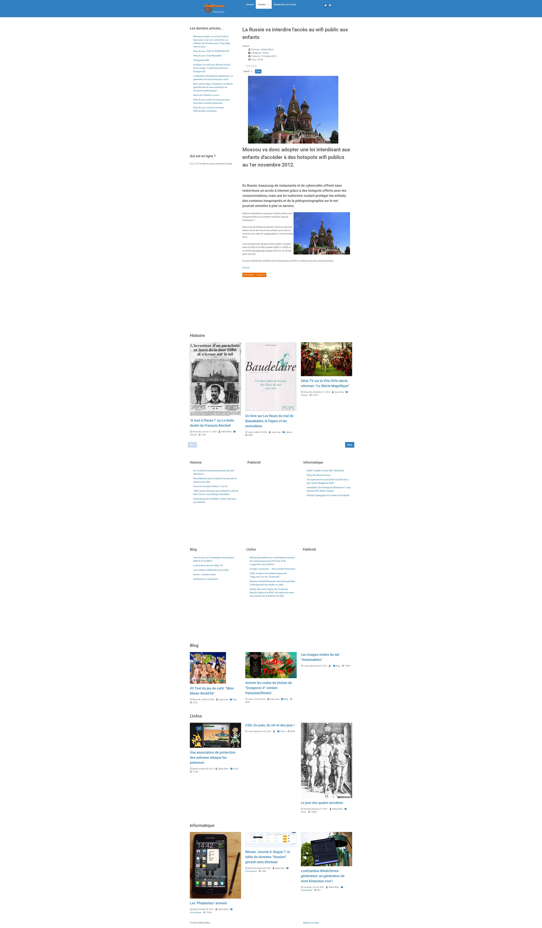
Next (349, 444)
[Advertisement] (212, 134)
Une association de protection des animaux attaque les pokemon (212, 757)
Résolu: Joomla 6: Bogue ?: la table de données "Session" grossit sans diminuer (267, 857)
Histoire (289, 432)
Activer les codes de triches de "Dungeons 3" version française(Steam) (268, 688)
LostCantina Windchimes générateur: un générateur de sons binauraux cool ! (323, 876)
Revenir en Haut (311, 922)
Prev (192, 444)
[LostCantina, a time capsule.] (214, 9)
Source (245, 267)
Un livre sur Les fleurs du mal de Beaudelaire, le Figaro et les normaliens (269, 421)
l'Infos (266, 52)
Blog (235, 699)
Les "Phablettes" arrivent (208, 903)
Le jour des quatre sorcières (322, 803)
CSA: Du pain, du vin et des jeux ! (269, 725)
